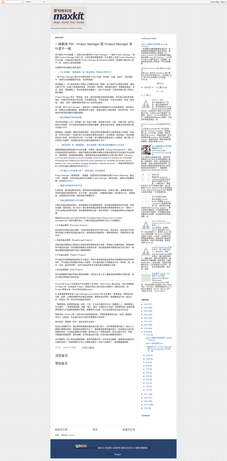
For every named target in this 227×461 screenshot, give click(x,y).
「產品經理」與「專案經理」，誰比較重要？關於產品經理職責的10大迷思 (92, 145)
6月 (147, 373)
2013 (146, 408)
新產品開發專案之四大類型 (72, 200)
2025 (146, 308)
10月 (148, 359)
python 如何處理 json (154, 343)
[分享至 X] (88, 347)
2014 (146, 405)
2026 (146, 304)
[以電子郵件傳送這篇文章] (83, 347)
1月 (147, 390)
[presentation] (144, 80)
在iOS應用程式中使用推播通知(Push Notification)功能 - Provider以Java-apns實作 (161, 150)
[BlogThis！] (85, 347)
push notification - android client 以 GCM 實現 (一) (161, 223)
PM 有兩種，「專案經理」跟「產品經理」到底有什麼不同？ (86, 72)
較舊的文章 (129, 429)
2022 (146, 318)
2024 (146, 311)
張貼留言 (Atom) (68, 435)
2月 (147, 387)
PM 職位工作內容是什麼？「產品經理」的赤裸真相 (82, 171)
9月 (147, 362)
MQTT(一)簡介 (158, 100)
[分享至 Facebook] (90, 347)
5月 (147, 376)
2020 (146, 325)
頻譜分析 (155, 175)
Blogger (118, 454)
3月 (147, 383)
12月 (148, 335)
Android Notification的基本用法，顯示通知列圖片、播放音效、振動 (162, 249)
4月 (147, 380)
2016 (146, 398)
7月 (147, 369)
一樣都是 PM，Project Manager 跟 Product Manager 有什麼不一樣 (159, 349)
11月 (148, 355)
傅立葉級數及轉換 (159, 197)
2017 (146, 394)
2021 (146, 321)
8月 (147, 366)
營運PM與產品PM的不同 (71, 186)
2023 (146, 315)
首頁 (95, 429)
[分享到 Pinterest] (93, 347)
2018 (146, 332)
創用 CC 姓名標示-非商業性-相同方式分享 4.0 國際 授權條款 (123, 448)
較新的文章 (61, 429)
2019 (146, 328)
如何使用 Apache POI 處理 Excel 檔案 (161, 275)
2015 (146, 401)
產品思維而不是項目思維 (71, 117)
